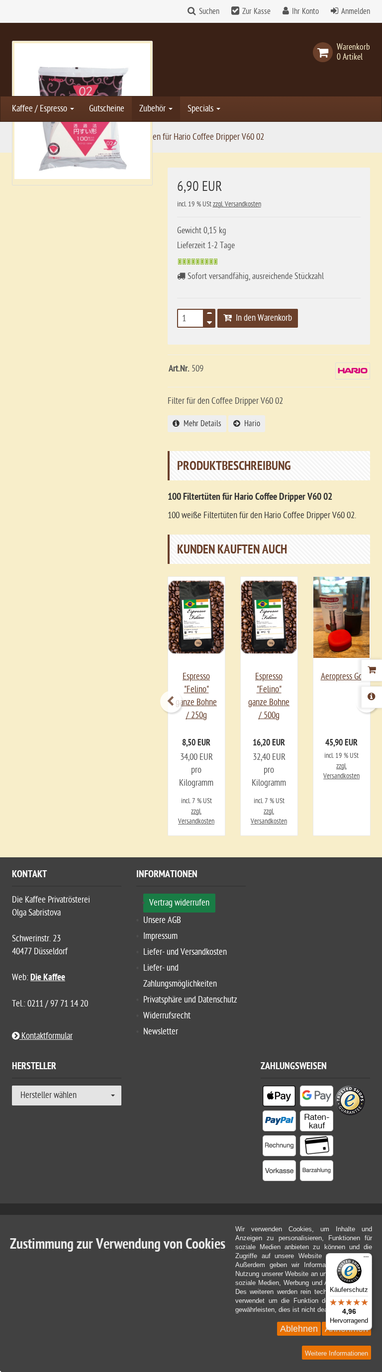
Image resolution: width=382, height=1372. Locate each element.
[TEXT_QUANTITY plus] (209, 315)
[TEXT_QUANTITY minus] (209, 321)
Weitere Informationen (336, 1353)
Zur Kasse (256, 11)
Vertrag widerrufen (179, 903)
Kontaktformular (46, 1036)
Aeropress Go (342, 676)
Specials (201, 108)
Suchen (209, 11)
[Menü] (366, 1259)
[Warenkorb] (371, 670)
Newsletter (160, 1031)
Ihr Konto (305, 11)
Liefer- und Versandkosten (185, 952)
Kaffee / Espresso (40, 108)
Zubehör (153, 108)
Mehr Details (200, 423)
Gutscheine (106, 108)
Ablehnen (299, 1329)
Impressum (160, 936)
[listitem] (279, 1098)
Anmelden (355, 11)
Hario (250, 423)
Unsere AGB (162, 920)
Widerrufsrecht (167, 1015)
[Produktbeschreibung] (371, 697)
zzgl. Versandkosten (237, 204)
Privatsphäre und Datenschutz (190, 1000)
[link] (325, 52)
